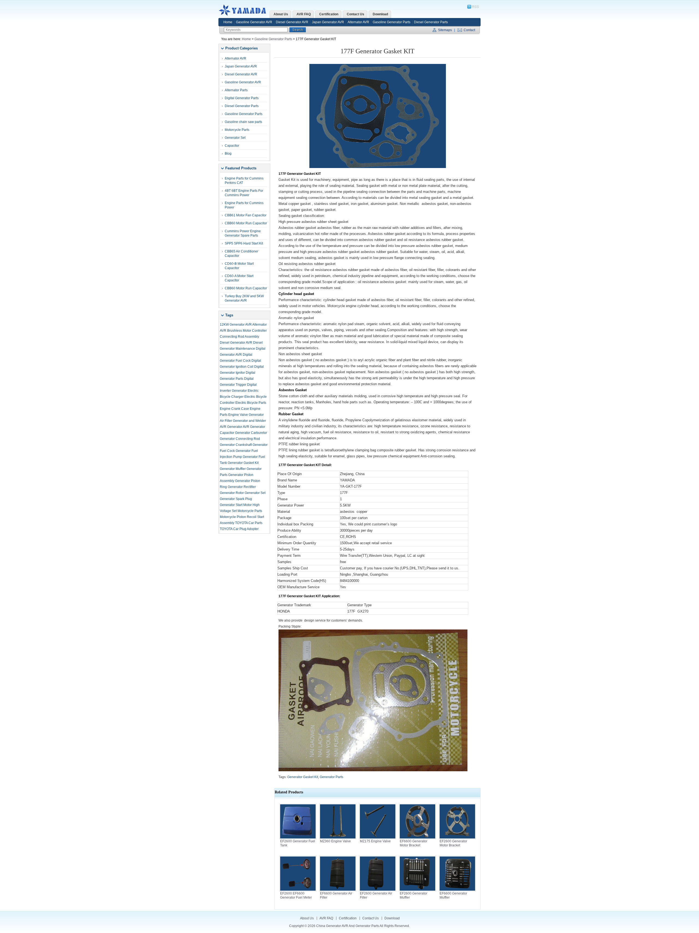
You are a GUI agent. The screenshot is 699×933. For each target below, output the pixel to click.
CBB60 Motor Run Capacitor (246, 223)
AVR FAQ (326, 918)
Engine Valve (238, 415)
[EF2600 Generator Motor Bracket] (457, 838)
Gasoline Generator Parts (391, 22)
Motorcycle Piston (233, 517)
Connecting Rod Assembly (239, 337)
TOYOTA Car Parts (248, 523)
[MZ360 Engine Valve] (337, 838)
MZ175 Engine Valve (375, 841)
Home (227, 22)
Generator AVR (238, 427)
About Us (307, 918)
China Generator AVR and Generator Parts (243, 10)
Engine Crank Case (234, 409)
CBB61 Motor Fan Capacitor (245, 215)
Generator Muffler (233, 469)
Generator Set (235, 138)
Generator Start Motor (236, 505)
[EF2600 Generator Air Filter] (377, 890)
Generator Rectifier (242, 487)
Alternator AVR (358, 22)
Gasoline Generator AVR (254, 22)
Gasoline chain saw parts (243, 122)
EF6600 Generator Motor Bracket (413, 843)
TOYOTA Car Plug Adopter (239, 529)
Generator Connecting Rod (240, 439)
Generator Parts (331, 777)
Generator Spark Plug (236, 499)
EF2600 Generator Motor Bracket (453, 843)
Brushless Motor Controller (247, 330)
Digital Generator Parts (242, 98)
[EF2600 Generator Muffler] (417, 890)
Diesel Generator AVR (292, 22)
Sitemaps (445, 30)
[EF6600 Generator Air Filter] (337, 890)
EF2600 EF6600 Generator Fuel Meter (296, 895)
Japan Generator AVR (328, 22)
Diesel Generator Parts (431, 22)
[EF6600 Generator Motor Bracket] (417, 838)
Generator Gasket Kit (243, 463)
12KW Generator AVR (236, 324)
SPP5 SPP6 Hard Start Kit (244, 243)
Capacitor (232, 146)
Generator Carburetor (251, 433)
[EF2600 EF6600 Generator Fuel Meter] (297, 890)
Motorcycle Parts (237, 130)
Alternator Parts (236, 90)
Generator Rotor (232, 493)
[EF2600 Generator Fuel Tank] (297, 838)
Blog (228, 153)
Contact (469, 30)
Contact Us (370, 918)
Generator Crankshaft (236, 445)
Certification (348, 918)
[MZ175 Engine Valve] (377, 838)
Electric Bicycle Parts (250, 403)
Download (392, 918)
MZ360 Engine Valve (335, 841)
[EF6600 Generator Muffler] (457, 890)
